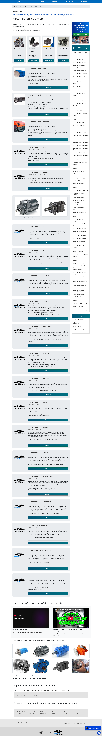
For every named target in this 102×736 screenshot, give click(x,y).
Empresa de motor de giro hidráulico (80, 163)
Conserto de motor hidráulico (80, 303)
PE (39, 707)
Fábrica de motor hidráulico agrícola (80, 186)
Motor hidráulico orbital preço (79, 242)
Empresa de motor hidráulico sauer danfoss (80, 136)
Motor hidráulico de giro (69, 14)
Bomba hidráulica (77, 326)
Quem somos (69, 1)
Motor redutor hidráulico (79, 235)
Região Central (18, 690)
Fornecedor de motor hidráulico (78, 259)
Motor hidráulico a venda (48, 14)
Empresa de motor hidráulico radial (80, 128)
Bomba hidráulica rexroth (79, 319)
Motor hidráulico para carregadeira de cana (78, 291)
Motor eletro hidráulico (79, 125)
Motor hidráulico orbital (79, 68)
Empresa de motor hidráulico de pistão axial (80, 149)
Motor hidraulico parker (79, 70)
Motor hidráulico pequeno (80, 73)
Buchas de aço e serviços (79, 329)
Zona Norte (26, 690)
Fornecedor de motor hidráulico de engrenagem (80, 264)
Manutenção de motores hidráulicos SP (79, 307)
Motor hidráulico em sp (79, 122)
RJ (15, 707)
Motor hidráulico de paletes (80, 59)
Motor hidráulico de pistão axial (80, 89)
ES (22, 707)
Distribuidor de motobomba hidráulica (80, 255)
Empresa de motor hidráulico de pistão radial (80, 156)
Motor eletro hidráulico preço (79, 208)
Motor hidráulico (77, 86)
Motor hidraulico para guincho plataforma (78, 250)
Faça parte (84, 1)
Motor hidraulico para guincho (78, 246)
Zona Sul (40, 690)
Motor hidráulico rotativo (79, 132)
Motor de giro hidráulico (79, 98)
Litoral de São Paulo (65, 690)
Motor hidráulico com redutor (78, 118)
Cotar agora (19, 60)
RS (36, 707)
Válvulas (75, 332)
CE (46, 707)
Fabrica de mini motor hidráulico (78, 194)
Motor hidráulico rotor (79, 140)
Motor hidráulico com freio (80, 205)
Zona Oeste (33, 690)
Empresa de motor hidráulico (80, 142)
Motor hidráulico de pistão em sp (80, 273)
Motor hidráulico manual (79, 238)
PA (59, 707)
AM (55, 707)
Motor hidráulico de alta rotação (79, 220)
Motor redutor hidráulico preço (79, 224)
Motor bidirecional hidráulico (80, 145)
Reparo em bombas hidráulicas (78, 322)
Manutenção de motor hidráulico (79, 299)
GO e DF (51, 707)
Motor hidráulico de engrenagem (78, 56)
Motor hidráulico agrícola (79, 108)
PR (29, 707)
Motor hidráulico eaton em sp (80, 277)
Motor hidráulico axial (78, 183)
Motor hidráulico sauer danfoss (79, 82)
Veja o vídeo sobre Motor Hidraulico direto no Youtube (27, 632)
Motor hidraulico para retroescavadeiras (78, 295)
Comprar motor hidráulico (80, 52)
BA (43, 707)
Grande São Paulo (55, 690)
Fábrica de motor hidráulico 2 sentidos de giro (80, 179)
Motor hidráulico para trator (80, 310)
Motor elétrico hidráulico (79, 160)
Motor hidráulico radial (79, 79)
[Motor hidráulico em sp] (19, 42)
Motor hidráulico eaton (79, 65)
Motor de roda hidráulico (79, 152)
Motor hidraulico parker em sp (80, 286)
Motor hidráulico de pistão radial (80, 94)
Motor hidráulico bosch (79, 197)
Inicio (42, 1)
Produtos (54, 1)
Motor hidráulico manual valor (79, 232)
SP (25, 707)
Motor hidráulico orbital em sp (80, 282)
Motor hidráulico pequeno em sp (80, 114)
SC (32, 707)
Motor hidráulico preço (58, 14)
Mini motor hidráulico (78, 111)
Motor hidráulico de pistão (80, 62)
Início (65, 723)
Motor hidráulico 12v (78, 101)
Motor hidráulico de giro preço (79, 215)
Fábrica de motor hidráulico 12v (35, 14)
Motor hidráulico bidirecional (80, 190)
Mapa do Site (83, 723)
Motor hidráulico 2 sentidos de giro (80, 104)
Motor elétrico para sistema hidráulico (20, 14)
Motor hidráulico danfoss (79, 212)
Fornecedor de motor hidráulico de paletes (78, 268)
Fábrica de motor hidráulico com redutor (80, 201)
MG (18, 707)
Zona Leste (46, 690)
